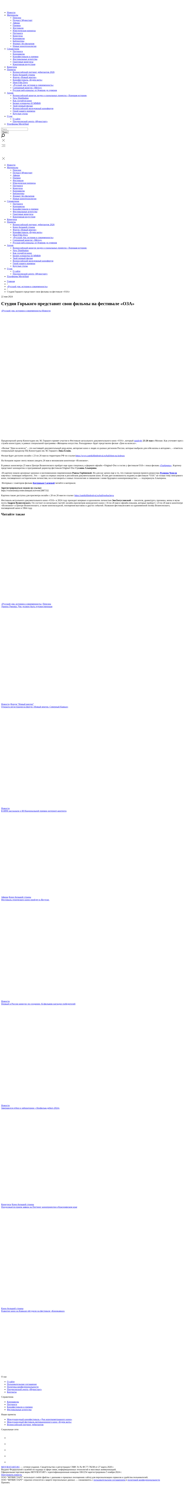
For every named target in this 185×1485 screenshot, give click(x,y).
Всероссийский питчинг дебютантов (25, 1424)
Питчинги (18, 33)
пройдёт (138, 440)
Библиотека (18, 41)
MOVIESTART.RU (10, 1467)
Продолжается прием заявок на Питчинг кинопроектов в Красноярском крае (39, 1207)
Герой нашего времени (24, 111)
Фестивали (18, 28)
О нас (10, 116)
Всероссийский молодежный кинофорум (33, 108)
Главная (11, 281)
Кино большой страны (24, 74)
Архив (10, 93)
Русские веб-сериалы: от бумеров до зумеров (35, 90)
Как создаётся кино (22, 100)
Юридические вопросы (24, 30)
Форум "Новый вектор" (22, 704)
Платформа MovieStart (18, 124)
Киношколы (19, 38)
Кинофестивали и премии (25, 56)
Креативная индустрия (24, 64)
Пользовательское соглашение (22, 1384)
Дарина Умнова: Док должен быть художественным (26, 606)
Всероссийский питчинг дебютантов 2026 (33, 72)
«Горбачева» (166, 465)
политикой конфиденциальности (143, 1480)
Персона (17, 17)
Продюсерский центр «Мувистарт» (30, 121)
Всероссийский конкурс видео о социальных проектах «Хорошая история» (50, 95)
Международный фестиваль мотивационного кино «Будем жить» (39, 1422)
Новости (11, 12)
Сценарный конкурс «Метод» (27, 87)
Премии (17, 25)
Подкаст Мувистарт (22, 20)
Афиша (16, 23)
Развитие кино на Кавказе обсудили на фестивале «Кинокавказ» (33, 1311)
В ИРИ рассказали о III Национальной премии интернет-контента (33, 811)
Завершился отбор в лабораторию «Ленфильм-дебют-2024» (30, 1108)
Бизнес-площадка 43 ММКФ (27, 103)
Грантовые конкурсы (23, 62)
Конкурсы (18, 36)
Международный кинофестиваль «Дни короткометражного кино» (39, 1419)
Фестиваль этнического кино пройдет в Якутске (25, 899)
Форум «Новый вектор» (25, 77)
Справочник (13, 49)
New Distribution (21, 98)
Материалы (12, 15)
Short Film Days (20, 82)
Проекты (11, 69)
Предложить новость (11, 1474)
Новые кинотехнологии (24, 46)
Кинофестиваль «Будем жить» (27, 80)
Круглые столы (20, 113)
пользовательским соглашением (110, 1480)
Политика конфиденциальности (23, 1387)
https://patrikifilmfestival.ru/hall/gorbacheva (94, 495)
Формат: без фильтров (23, 43)
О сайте (16, 119)
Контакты (12, 1392)
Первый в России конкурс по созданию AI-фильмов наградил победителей (38, 1004)
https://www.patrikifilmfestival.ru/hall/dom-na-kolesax (100, 455)
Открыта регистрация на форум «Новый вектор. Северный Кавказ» (34, 707)
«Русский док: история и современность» (33, 85)
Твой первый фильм (23, 106)
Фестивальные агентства (25, 59)
